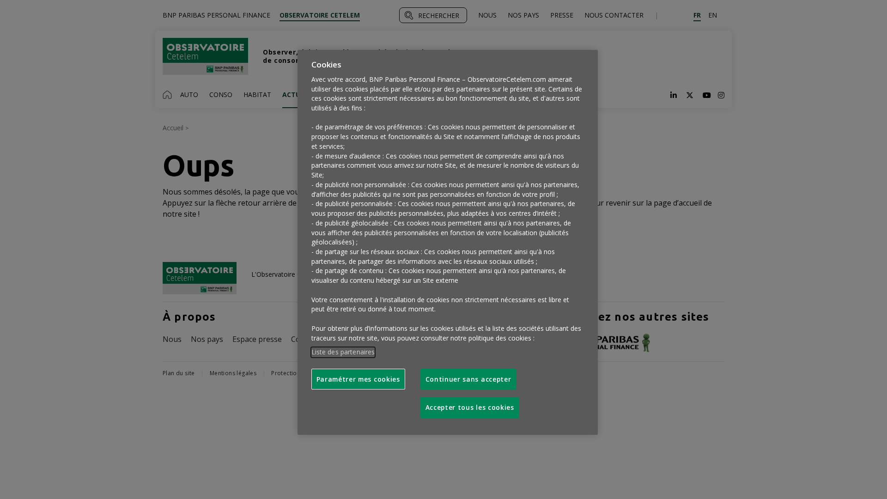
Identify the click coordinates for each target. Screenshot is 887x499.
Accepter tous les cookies (469, 407)
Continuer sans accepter (468, 379)
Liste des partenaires (343, 351)
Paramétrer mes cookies (358, 379)
